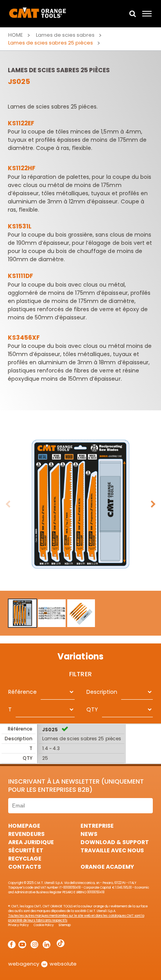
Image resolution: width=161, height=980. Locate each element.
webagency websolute (42, 964)
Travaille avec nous (112, 850)
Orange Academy (107, 867)
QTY (92, 709)
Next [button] (153, 504)
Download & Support (114, 842)
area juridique (31, 842)
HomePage (24, 826)
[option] (80, 504)
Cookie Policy (44, 925)
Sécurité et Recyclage (25, 854)
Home (15, 35)
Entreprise (97, 826)
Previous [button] (8, 504)
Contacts (24, 867)
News (88, 834)
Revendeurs (26, 834)
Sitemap (65, 925)
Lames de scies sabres (65, 35)
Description (101, 692)
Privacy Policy (18, 925)
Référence (22, 692)
